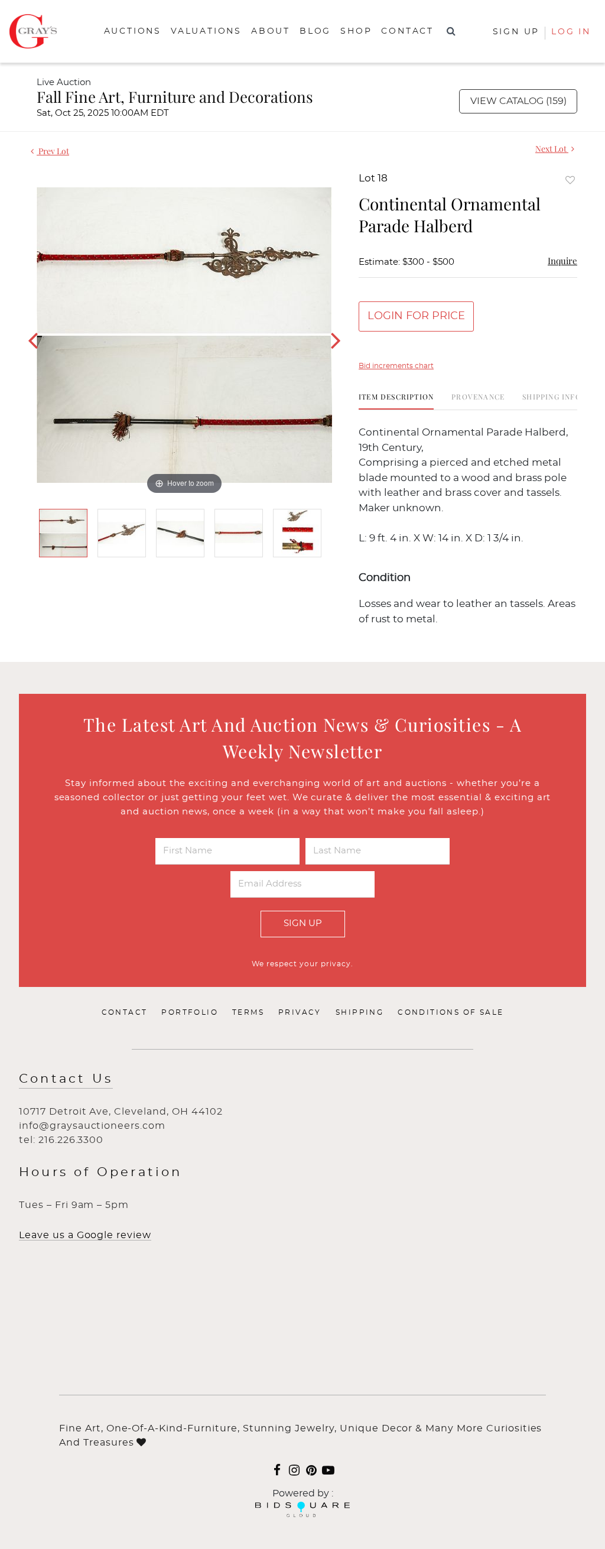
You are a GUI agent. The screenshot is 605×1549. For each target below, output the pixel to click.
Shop (356, 31)
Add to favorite (570, 180)
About (270, 31)
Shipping (359, 1012)
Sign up (516, 32)
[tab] (396, 401)
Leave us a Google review (85, 1235)
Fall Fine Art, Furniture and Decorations (175, 96)
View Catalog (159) (518, 101)
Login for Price (416, 316)
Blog (315, 31)
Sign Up (303, 923)
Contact (407, 31)
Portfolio (189, 1012)
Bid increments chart (396, 365)
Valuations (206, 31)
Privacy (299, 1012)
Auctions (132, 31)
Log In (571, 32)
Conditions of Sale (450, 1012)
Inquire (562, 261)
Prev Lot (53, 151)
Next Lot (551, 149)
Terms (248, 1012)
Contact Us (66, 1079)
